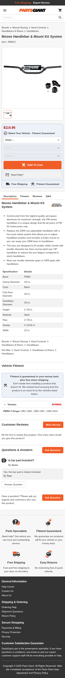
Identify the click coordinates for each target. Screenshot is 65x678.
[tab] (8, 114)
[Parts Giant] (32, 10)
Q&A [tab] (48, 196)
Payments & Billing (11, 627)
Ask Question (52, 450)
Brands (5, 27)
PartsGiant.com (10, 648)
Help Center (8, 586)
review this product (26, 434)
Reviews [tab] (37, 196)
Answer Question (13, 484)
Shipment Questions (12, 611)
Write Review (53, 424)
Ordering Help (9, 607)
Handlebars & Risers (12, 31)
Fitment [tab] (24, 196)
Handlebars (33, 31)
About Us (6, 595)
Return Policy (9, 615)
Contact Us (7, 591)
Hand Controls (38, 27)
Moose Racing (20, 27)
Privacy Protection (11, 632)
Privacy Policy (41, 672)
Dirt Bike (6, 350)
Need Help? (17, 174)
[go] (60, 17)
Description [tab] (10, 196)
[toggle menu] (5, 10)
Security (6, 636)
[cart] (60, 10)
